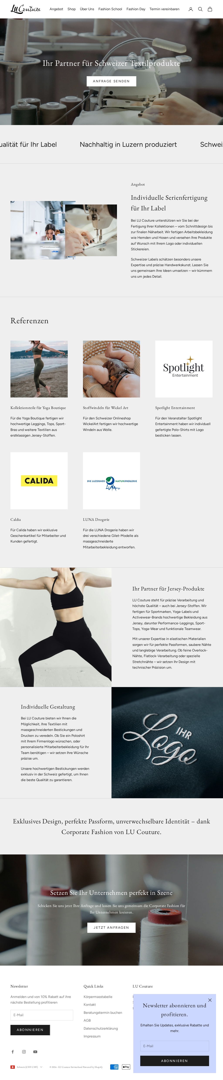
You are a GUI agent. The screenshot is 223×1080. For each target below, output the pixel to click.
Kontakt (90, 1005)
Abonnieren (174, 1061)
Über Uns (87, 9)
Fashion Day (136, 9)
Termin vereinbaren (164, 9)
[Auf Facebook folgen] (12, 1052)
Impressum (92, 1036)
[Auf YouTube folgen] (35, 1052)
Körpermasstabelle (98, 997)
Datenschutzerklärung (101, 1028)
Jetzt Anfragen (111, 928)
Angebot (56, 9)
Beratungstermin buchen (103, 1013)
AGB (87, 1020)
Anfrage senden (111, 81)
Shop (72, 9)
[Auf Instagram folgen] (24, 1052)
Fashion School (110, 9)
